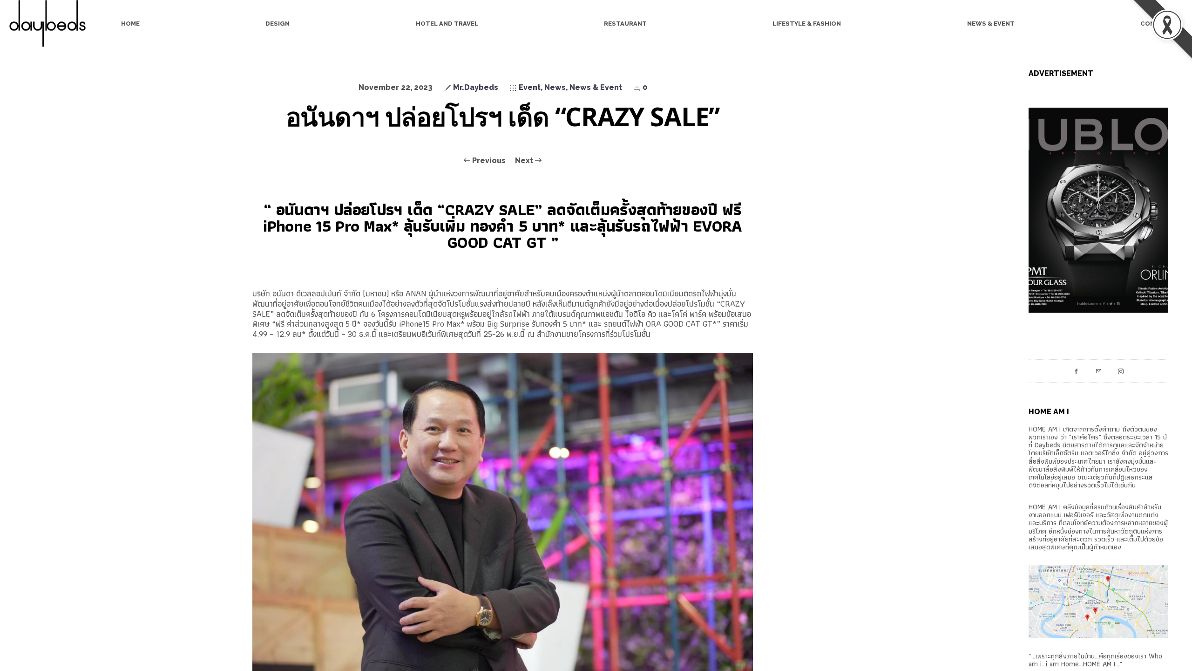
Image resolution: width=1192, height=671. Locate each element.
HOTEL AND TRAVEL (447, 23)
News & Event (595, 87)
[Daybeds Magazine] (51, 23)
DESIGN (277, 23)
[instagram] (1121, 371)
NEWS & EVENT (991, 23)
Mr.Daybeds (475, 87)
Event (530, 87)
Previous (488, 160)
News (555, 87)
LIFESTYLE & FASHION (806, 23)
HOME (130, 23)
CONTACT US (1161, 23)
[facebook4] (1076, 371)
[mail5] (1098, 371)
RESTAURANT (625, 23)
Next (525, 160)
